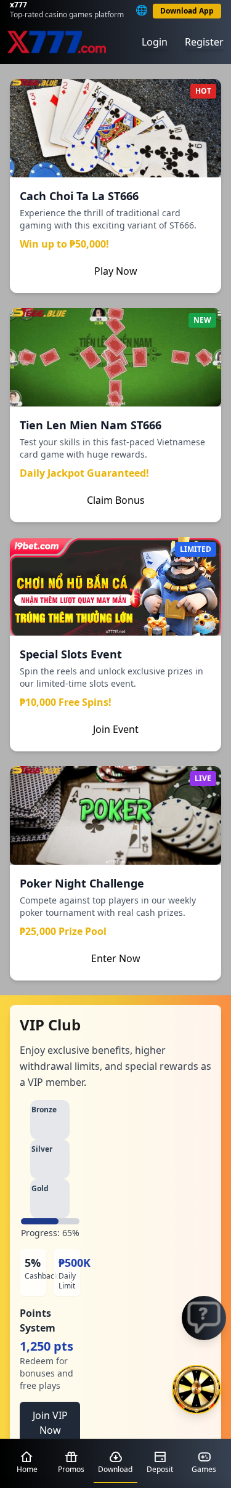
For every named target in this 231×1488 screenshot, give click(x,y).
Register (204, 42)
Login (155, 42)
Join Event (116, 729)
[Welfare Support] (204, 1318)
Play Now (115, 271)
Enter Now (115, 958)
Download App (187, 11)
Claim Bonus (116, 500)
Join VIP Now (50, 1423)
